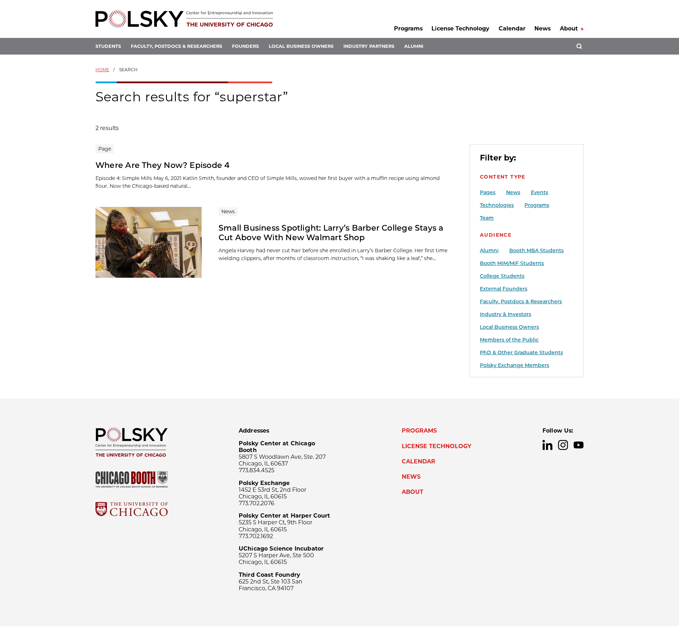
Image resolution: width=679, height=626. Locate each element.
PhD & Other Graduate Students (521, 352)
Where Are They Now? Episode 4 (162, 165)
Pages (487, 192)
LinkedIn (547, 445)
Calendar (512, 28)
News (542, 28)
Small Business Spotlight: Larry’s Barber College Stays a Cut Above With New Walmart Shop (331, 232)
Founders (245, 46)
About (569, 28)
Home (102, 69)
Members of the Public (509, 340)
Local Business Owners (301, 46)
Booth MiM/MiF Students (512, 263)
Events (539, 192)
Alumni (413, 46)
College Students (502, 276)
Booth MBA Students (536, 250)
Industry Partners (368, 46)
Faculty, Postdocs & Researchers (176, 46)
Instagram (563, 445)
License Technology (460, 28)
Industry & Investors (505, 314)
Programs (408, 28)
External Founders (503, 289)
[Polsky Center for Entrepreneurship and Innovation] (184, 19)
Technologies (497, 205)
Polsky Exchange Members (514, 365)
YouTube (579, 445)
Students (108, 46)
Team (487, 218)
